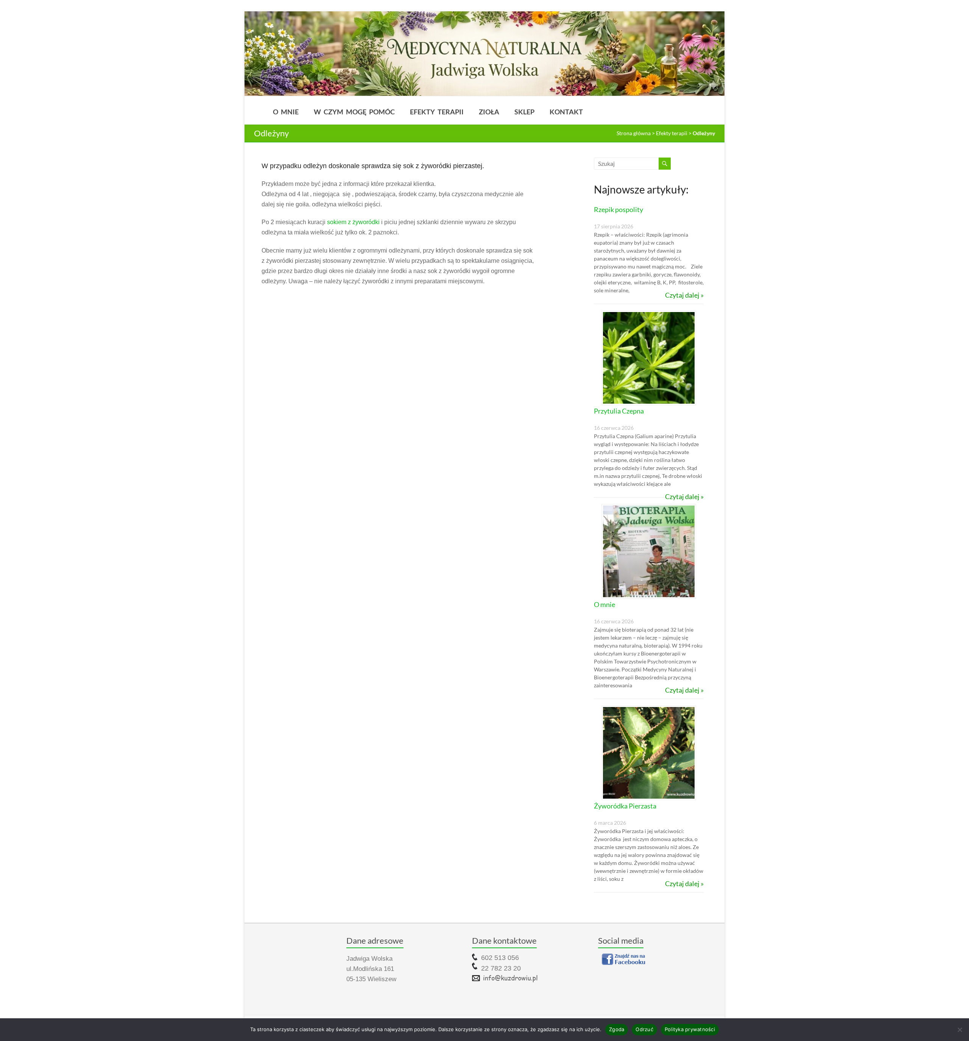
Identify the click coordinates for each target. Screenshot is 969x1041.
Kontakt (566, 112)
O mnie (286, 112)
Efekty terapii (437, 112)
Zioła (489, 112)
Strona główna (634, 133)
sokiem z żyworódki (353, 222)
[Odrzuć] (959, 1029)
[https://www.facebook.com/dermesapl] (656, 959)
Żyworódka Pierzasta (625, 806)
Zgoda (616, 1029)
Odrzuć (644, 1029)
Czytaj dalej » (684, 295)
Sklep (524, 112)
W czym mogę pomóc (354, 112)
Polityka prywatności (690, 1029)
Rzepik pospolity (618, 209)
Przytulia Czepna (619, 411)
